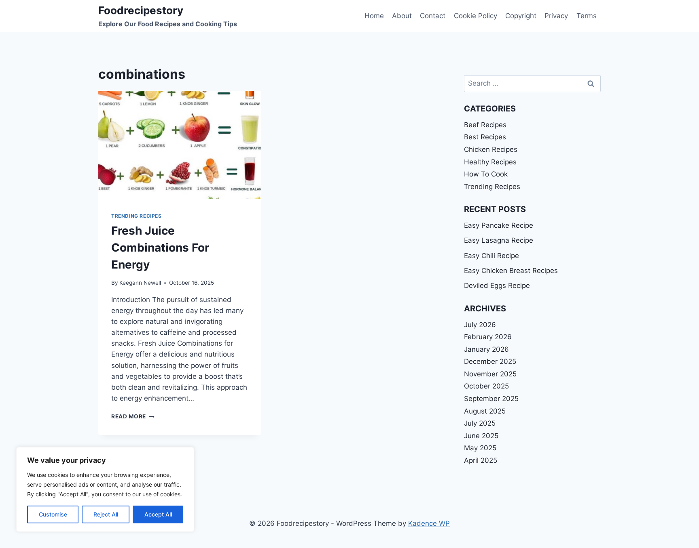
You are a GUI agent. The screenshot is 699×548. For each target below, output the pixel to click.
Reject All (105, 514)
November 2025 (490, 374)
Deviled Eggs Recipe (497, 285)
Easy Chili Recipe (491, 256)
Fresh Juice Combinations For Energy (160, 247)
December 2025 (490, 361)
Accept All (158, 514)
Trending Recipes (136, 216)
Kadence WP (429, 523)
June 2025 (481, 436)
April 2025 (480, 460)
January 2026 (486, 349)
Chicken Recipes (490, 149)
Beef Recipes (485, 125)
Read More (133, 416)
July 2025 (480, 423)
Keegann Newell (140, 282)
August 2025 (485, 411)
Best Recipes (485, 137)
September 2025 (491, 399)
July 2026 (480, 325)
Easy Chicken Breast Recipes (511, 271)
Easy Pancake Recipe (498, 225)
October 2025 (486, 386)
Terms (586, 16)
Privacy (556, 16)
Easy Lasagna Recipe (498, 240)
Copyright (520, 16)
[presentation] (179, 145)
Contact (432, 16)
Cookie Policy (475, 16)
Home (374, 16)
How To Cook (486, 174)
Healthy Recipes (490, 162)
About (402, 16)
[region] (105, 489)
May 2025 (480, 448)
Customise (53, 514)
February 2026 (488, 337)
